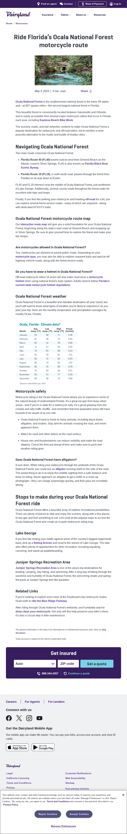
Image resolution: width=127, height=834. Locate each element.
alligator (61, 469)
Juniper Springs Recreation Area (36, 568)
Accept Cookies (79, 814)
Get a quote (96, 663)
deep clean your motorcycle (33, 611)
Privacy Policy (10, 804)
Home (9, 23)
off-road (90, 199)
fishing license (43, 542)
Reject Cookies (48, 814)
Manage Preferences (63, 826)
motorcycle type (26, 256)
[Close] (123, 795)
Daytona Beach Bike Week (56, 120)
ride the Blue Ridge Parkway (49, 601)
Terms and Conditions (58, 801)
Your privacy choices (77, 788)
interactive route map (34, 224)
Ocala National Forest (29, 101)
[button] (51, 15)
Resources (22, 23)
